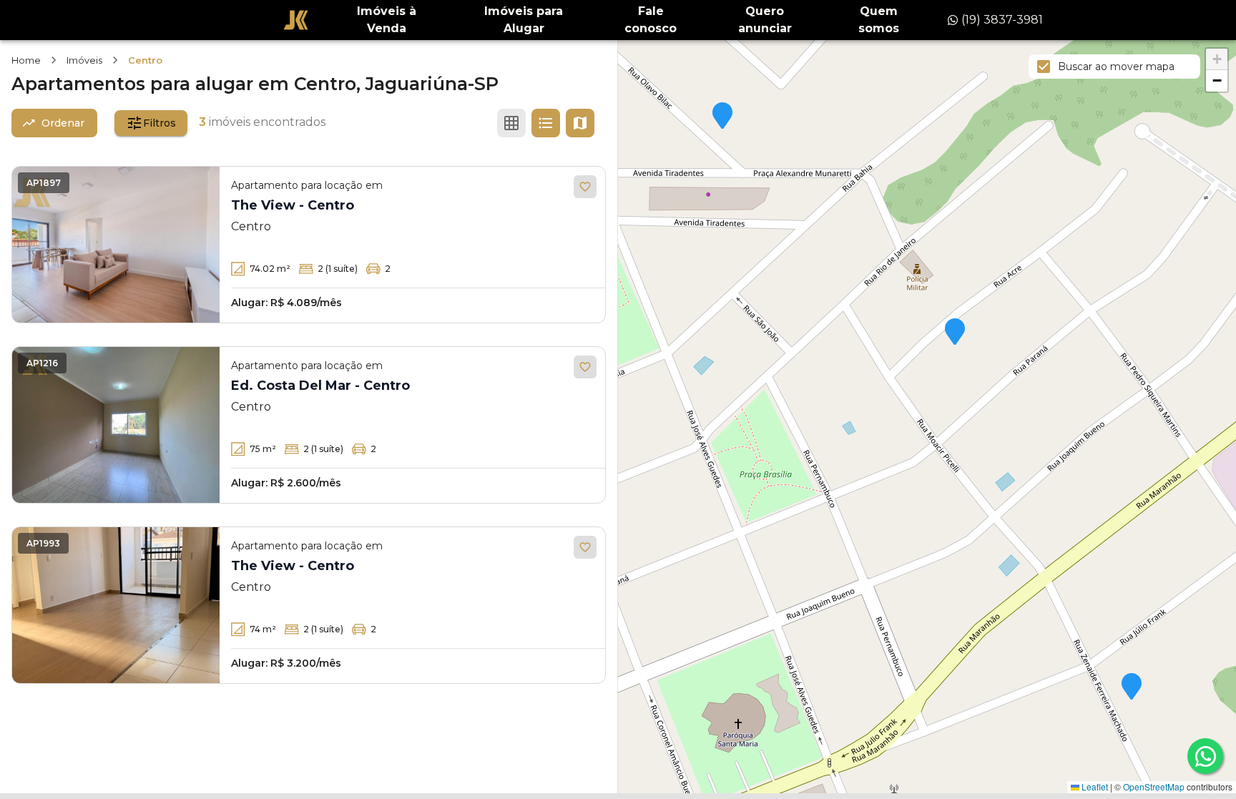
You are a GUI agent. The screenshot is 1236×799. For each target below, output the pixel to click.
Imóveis (84, 60)
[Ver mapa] (580, 123)
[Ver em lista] (545, 123)
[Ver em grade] (511, 123)
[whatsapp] (1205, 756)
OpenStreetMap (1153, 786)
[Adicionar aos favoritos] (585, 186)
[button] (1132, 687)
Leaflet (1093, 786)
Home (26, 60)
